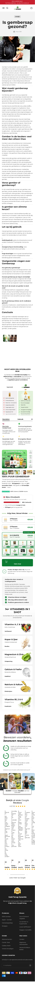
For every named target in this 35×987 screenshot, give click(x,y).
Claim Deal (17, 564)
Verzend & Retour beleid (24, 948)
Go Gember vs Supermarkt (23, 922)
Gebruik (20, 419)
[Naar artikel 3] (17, 472)
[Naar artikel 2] (11, 472)
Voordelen (6, 419)
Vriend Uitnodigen (8, 948)
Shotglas (4, 926)
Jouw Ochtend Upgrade (24, 917)
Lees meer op (17, 878)
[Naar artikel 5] (29, 472)
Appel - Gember (7, 919)
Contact (21, 939)
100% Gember (6, 916)
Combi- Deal (6, 942)
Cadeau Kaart (6, 945)
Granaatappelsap (7, 923)
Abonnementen (7, 939)
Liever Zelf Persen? (25, 927)
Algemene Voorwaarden (23, 943)
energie (17, 16)
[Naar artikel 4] (23, 472)
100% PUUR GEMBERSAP (15, 476)
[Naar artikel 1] (4, 472)
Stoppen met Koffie (25, 930)
